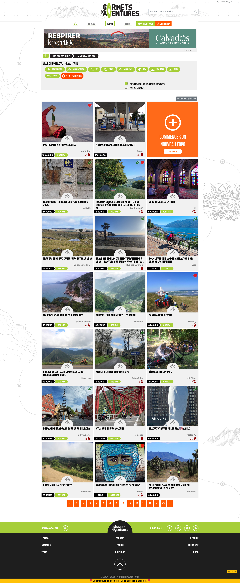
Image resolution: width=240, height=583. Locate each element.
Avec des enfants (136, 88)
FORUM (120, 545)
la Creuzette (84, 435)
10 (137, 503)
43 (163, 503)
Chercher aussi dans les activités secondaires (147, 84)
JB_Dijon (191, 378)
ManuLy (192, 321)
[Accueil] (75, 24)
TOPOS (110, 23)
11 (143, 503)
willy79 (87, 208)
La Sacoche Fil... (82, 265)
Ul (195, 208)
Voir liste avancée (187, 98)
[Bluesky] (185, 530)
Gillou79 (191, 435)
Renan (140, 151)
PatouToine (137, 378)
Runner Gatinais (134, 265)
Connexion (165, 23)
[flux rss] (194, 530)
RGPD (195, 552)
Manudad (86, 151)
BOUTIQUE (148, 23)
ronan (140, 491)
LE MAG (91, 23)
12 (150, 503)
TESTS (127, 23)
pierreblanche (83, 321)
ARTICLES (46, 545)
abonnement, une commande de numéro (98, 580)
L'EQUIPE (194, 538)
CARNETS (120, 538)
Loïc (194, 265)
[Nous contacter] (64, 530)
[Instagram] (177, 530)
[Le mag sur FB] (168, 530)
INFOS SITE (193, 545)
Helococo (138, 321)
